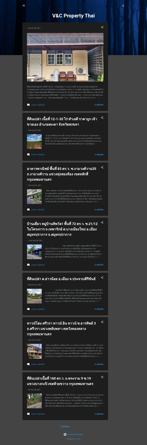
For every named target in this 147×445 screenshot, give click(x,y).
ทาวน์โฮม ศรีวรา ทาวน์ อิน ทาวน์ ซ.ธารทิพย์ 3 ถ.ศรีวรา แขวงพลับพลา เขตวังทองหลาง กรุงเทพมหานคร (61, 328)
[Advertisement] (117, 56)
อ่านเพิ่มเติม (99, 105)
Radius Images (77, 439)
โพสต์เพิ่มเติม (65, 427)
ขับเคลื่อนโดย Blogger (74, 434)
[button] (102, 27)
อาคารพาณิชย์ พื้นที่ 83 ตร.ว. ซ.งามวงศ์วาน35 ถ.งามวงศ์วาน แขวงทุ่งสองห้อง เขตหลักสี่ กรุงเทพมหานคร (61, 174)
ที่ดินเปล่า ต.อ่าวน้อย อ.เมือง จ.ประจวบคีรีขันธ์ (61, 279)
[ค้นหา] (123, 6)
